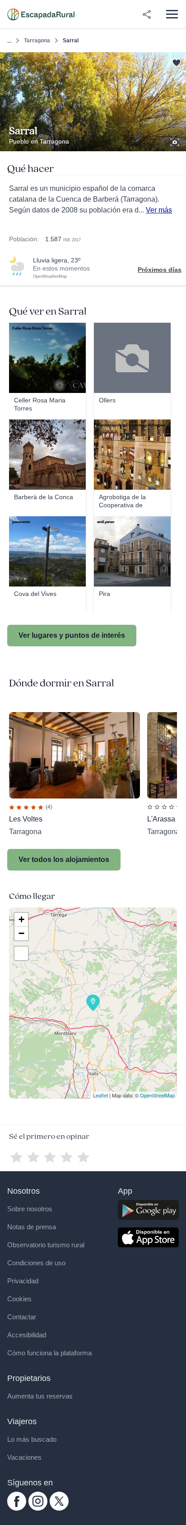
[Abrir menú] (172, 14)
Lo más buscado (31, 1439)
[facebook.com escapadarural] (16, 1508)
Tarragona (37, 40)
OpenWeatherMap (50, 276)
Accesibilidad (26, 1335)
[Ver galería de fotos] (175, 140)
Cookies (19, 1299)
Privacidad (22, 1281)
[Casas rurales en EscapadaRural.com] (40, 14)
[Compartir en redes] (147, 14)
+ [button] (21, 919)
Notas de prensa (31, 1227)
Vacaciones (24, 1457)
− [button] (21, 933)
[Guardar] (176, 62)
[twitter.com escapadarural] (59, 1508)
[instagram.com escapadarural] (37, 1508)
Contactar (21, 1317)
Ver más (159, 210)
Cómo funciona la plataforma (49, 1353)
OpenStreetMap (157, 1095)
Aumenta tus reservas (40, 1396)
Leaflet (100, 1095)
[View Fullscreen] (21, 953)
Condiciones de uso (36, 1263)
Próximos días (159, 269)
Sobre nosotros (29, 1209)
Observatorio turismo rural (45, 1245)
